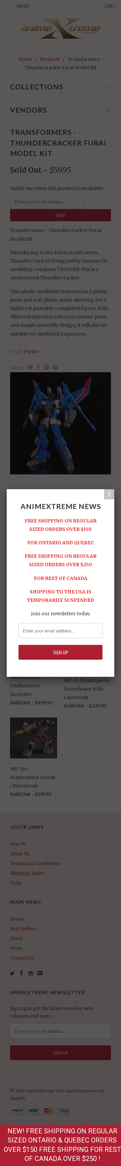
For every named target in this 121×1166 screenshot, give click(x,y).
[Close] (109, 494)
